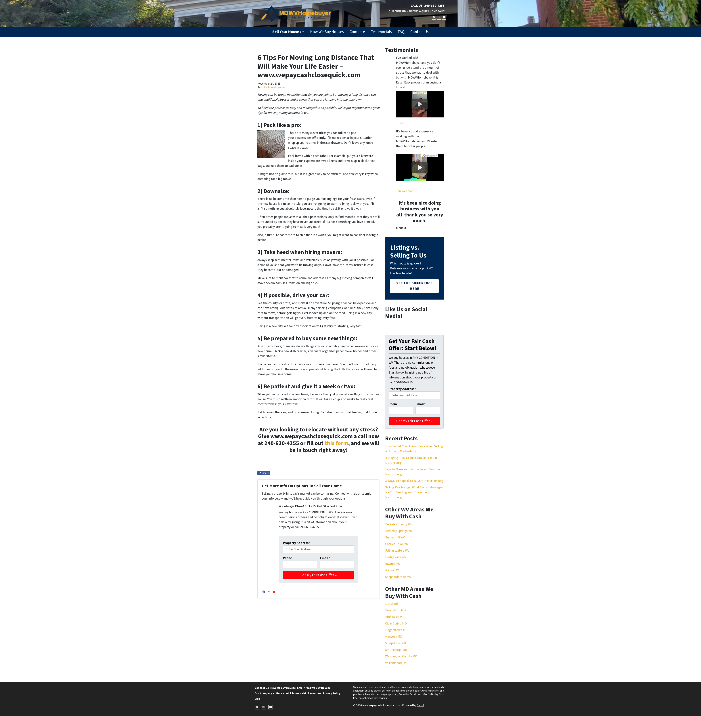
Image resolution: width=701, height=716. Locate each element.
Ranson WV (392, 570)
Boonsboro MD (395, 610)
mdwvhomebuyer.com (274, 87)
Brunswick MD (394, 617)
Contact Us (419, 32)
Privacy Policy (331, 693)
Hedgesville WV (395, 557)
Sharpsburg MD (395, 643)
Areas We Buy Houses (317, 688)
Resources (314, 693)
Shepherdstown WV (398, 577)
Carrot (420, 705)
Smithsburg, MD (396, 650)
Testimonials (381, 32)
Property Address (296, 543)
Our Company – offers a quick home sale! (416, 11)
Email (325, 558)
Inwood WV (393, 563)
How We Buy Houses (327, 32)
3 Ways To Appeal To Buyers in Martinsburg (414, 481)
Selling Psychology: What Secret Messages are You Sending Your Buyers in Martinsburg (414, 492)
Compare (357, 32)
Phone (287, 558)
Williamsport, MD (396, 663)
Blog (257, 699)
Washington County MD (401, 656)
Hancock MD (393, 636)
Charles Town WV (397, 544)
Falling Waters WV (397, 550)
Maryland (391, 603)
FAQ (401, 32)
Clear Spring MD (396, 623)
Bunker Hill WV (395, 537)
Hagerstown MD (396, 630)
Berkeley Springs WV (399, 531)
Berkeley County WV (398, 524)
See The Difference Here (414, 286)
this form (336, 443)
